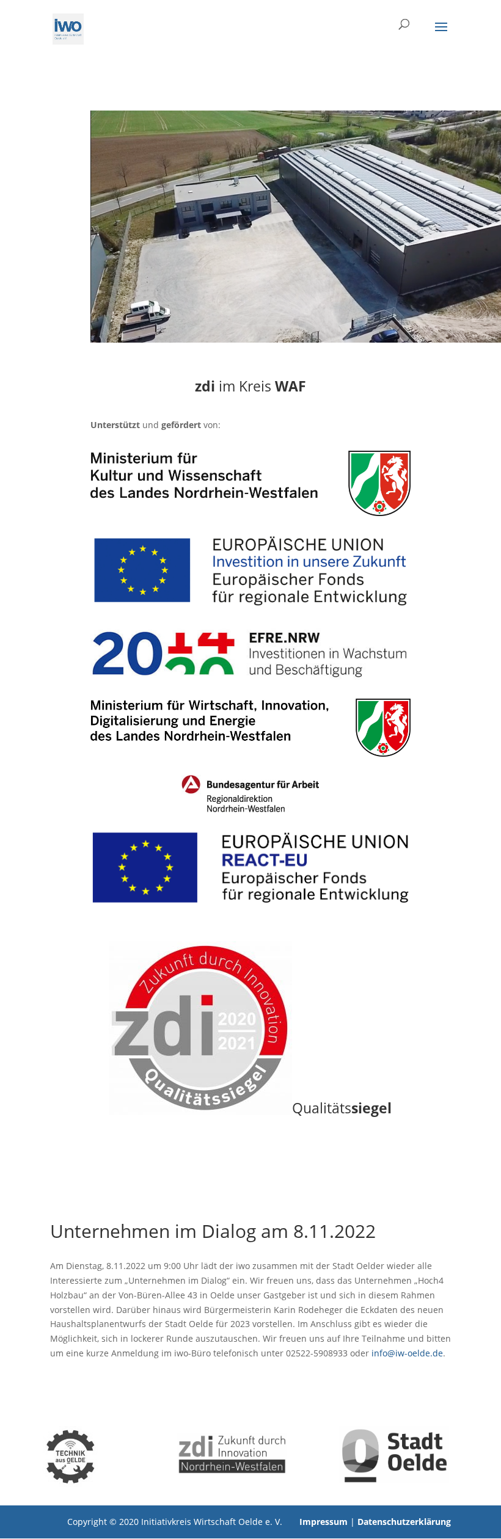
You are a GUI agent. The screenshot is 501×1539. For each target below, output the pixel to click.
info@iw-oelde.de (407, 1353)
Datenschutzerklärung (404, 1521)
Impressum (323, 1521)
